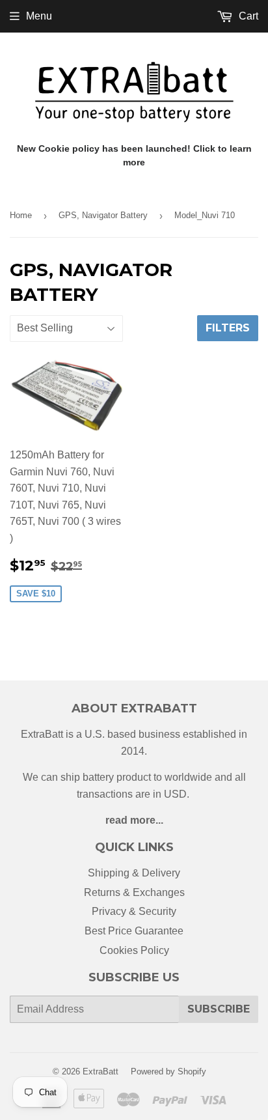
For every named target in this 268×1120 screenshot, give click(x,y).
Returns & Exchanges (134, 892)
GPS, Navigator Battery (103, 215)
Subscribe (218, 1009)
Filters (228, 328)
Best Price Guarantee (134, 930)
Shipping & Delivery (134, 872)
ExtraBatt (100, 1071)
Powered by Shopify (168, 1071)
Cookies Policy (134, 950)
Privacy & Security (134, 911)
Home (21, 215)
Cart (247, 15)
